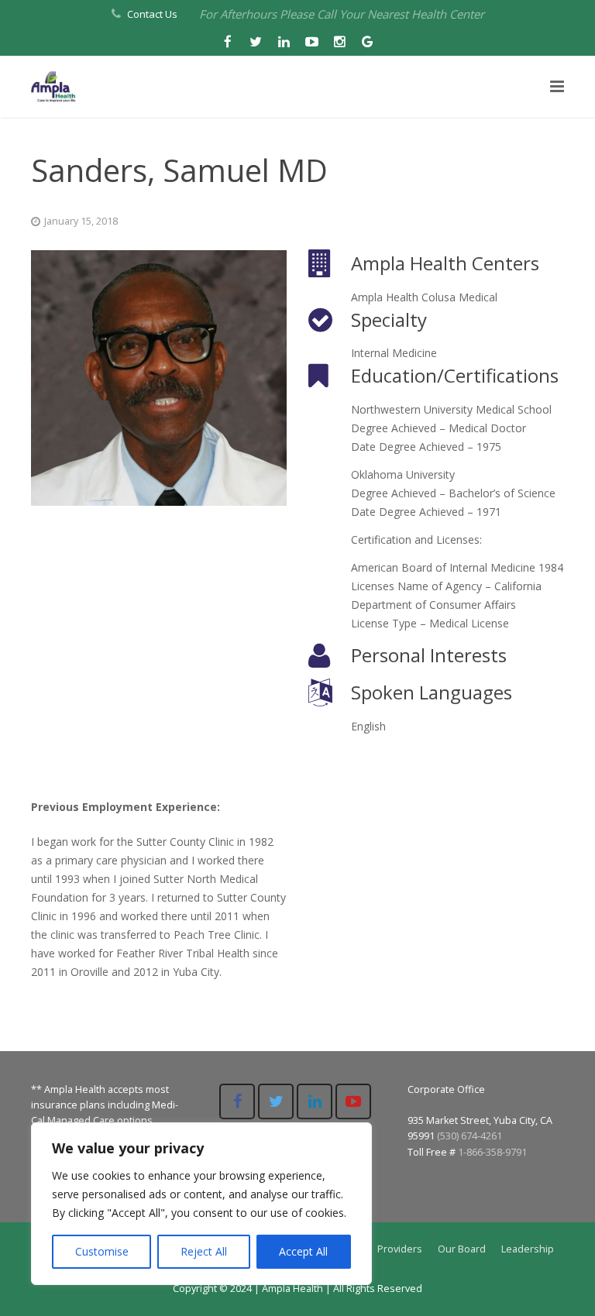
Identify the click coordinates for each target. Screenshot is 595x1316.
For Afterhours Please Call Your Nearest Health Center (341, 14)
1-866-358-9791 (492, 1152)
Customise (102, 1251)
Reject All (204, 1251)
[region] (201, 1203)
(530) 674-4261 (469, 1135)
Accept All (303, 1251)
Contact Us (152, 14)
